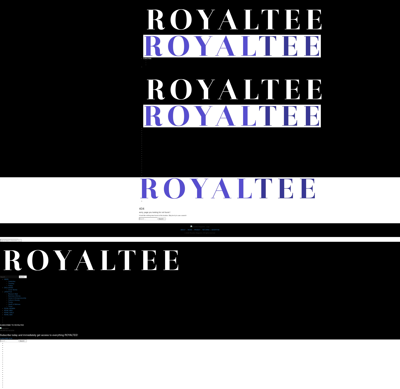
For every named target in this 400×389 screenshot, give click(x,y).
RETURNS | (206, 230)
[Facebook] (260, 61)
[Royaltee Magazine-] (234, 18)
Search (161, 219)
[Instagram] (260, 63)
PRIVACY (197, 230)
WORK (190, 230)
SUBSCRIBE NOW (6, 338)
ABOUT (183, 230)
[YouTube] (260, 65)
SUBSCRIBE (147, 58)
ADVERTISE (215, 230)
